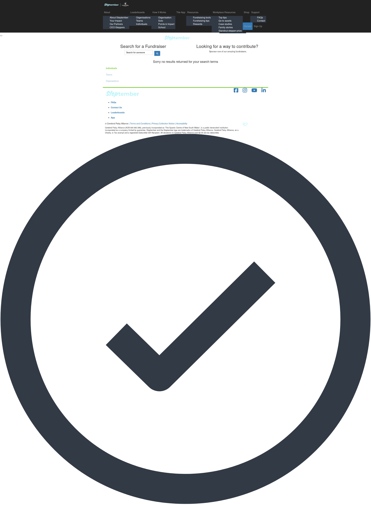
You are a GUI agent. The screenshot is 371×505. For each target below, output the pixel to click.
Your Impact (116, 20)
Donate (247, 26)
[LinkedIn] (263, 90)
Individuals (141, 24)
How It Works (159, 12)
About (107, 12)
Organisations (143, 17)
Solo (160, 20)
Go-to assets (225, 20)
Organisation (164, 17)
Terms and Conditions (140, 123)
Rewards (197, 24)
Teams (139, 20)
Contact (261, 20)
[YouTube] (254, 90)
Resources (192, 12)
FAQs (260, 17)
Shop (246, 12)
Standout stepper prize (230, 30)
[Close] (1, 35)
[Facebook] (236, 90)
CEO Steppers (117, 27)
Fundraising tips (201, 20)
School (162, 27)
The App (180, 12)
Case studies (225, 24)
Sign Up (258, 26)
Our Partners (116, 24)
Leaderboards (137, 12)
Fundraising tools (202, 17)
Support (255, 12)
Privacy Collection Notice (163, 123)
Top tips (223, 17)
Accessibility (181, 123)
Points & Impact (166, 24)
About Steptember (119, 17)
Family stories (226, 27)
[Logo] (116, 4)
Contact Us (116, 107)
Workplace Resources (224, 12)
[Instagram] (245, 90)
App (113, 117)
